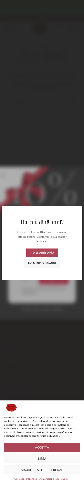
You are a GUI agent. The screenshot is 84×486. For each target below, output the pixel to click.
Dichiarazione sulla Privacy (53, 478)
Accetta (42, 447)
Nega (42, 458)
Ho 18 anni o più (42, 252)
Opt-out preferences (25, 478)
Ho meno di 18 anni (42, 263)
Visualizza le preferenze (42, 470)
